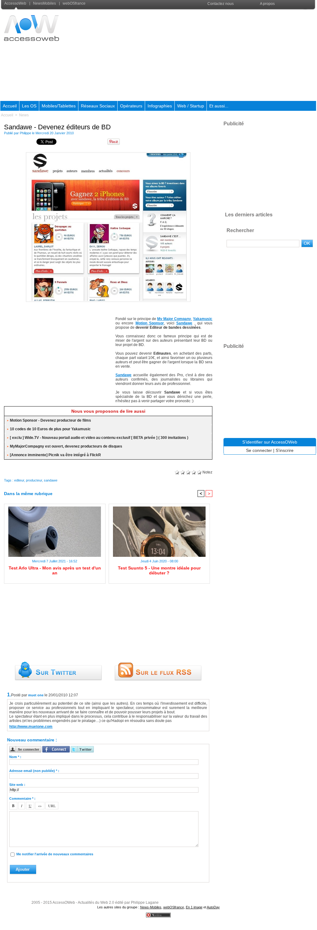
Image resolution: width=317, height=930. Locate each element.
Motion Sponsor (150, 323)
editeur (19, 480)
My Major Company (174, 319)
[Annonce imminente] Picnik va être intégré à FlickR (55, 455)
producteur (34, 480)
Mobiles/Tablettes (59, 105)
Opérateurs (131, 105)
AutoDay (213, 907)
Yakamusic (202, 319)
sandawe (50, 480)
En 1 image (194, 907)
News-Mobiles (150, 907)
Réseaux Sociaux (98, 105)
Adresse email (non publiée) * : (34, 771)
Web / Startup (190, 105)
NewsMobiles (44, 3)
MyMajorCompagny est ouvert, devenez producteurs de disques (66, 446)
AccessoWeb (15, 3)
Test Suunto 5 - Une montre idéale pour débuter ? (159, 570)
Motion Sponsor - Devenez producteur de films (50, 420)
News (24, 115)
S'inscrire (285, 450)
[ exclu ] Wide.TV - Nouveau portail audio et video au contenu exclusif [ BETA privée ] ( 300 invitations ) (99, 438)
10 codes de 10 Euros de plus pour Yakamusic (50, 429)
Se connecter (259, 450)
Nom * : (15, 757)
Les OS (29, 105)
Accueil (10, 105)
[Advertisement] (204, 55)
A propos (267, 4)
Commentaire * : (22, 798)
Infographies (160, 105)
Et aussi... (218, 105)
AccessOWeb (63, 902)
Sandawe (184, 323)
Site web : (17, 784)
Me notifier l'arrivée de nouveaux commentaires (54, 854)
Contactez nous (220, 4)
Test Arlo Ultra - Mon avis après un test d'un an (55, 570)
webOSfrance (74, 3)
